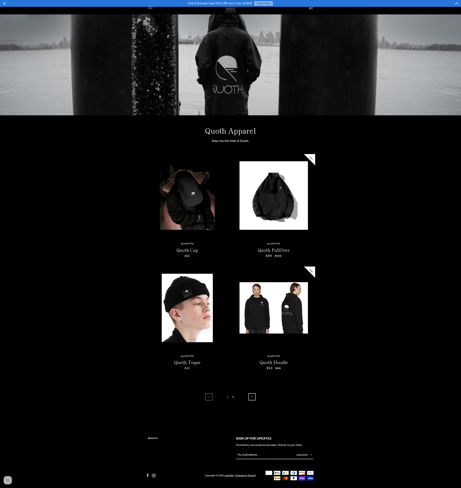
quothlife (229, 475)
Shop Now (263, 3)
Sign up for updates (253, 438)
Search (153, 438)
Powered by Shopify (245, 475)
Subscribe (302, 455)
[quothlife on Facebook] (147, 475)
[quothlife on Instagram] (154, 475)
